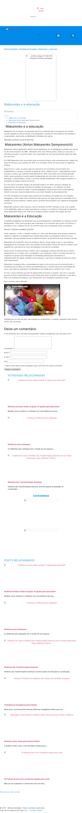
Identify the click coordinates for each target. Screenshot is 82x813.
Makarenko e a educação (17, 118)
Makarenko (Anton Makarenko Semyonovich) (24, 120)
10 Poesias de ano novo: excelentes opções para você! (27, 779)
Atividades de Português (28, 49)
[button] (38, 35)
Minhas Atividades (11, 49)
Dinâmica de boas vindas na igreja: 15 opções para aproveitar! (34, 407)
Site (5, 361)
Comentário (9, 348)
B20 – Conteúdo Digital (33, 810)
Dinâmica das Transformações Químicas (25, 482)
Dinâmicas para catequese (19, 444)
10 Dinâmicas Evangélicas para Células (20, 705)
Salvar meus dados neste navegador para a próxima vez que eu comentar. (34, 365)
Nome (7, 352)
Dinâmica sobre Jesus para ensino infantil (22, 741)
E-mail (7, 357)
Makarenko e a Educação (17, 122)
